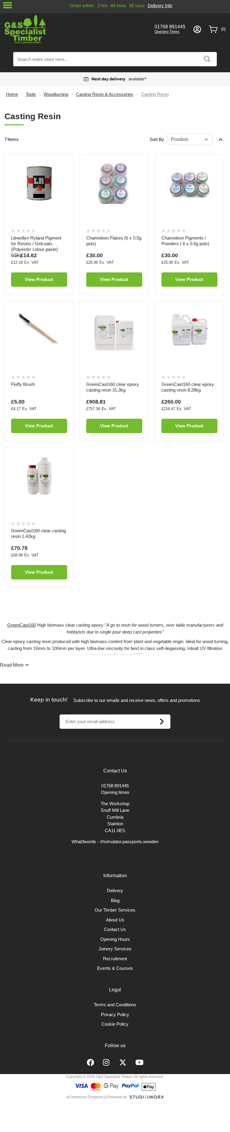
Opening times (115, 792)
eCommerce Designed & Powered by (96, 1097)
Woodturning (56, 94)
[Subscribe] (161, 721)
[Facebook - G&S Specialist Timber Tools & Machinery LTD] (90, 1062)
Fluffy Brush (23, 384)
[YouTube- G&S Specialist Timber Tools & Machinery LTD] (139, 1062)
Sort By (156, 139)
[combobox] (115, 59)
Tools (31, 94)
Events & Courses (115, 968)
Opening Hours (115, 939)
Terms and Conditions (115, 1004)
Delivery (115, 890)
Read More (12, 665)
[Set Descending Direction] (221, 139)
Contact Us (115, 929)
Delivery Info (160, 5)
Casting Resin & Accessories (104, 94)
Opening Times (167, 32)
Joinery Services (115, 948)
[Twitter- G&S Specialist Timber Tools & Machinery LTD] (122, 1062)
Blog (115, 900)
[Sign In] (197, 29)
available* (119, 78)
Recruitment (115, 958)
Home (12, 94)
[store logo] (75, 29)
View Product (39, 279)
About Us (115, 919)
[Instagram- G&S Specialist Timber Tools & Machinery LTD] (106, 1062)
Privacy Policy (115, 1014)
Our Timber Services (115, 909)
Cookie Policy (115, 1024)
